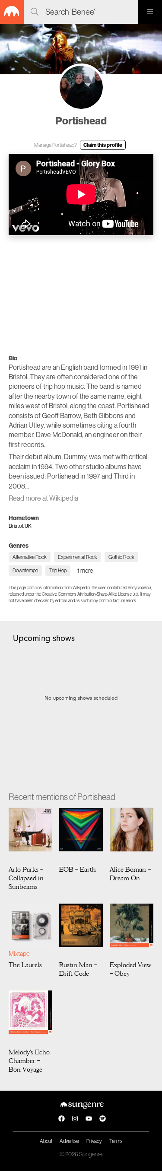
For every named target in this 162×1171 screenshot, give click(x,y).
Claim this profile (102, 145)
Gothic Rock (121, 557)
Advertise (69, 1141)
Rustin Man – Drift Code (78, 969)
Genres (19, 545)
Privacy (94, 1141)
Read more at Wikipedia (43, 498)
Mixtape (19, 953)
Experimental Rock (77, 557)
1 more (85, 570)
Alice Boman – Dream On (130, 874)
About (46, 1141)
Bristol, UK (20, 526)
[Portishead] (81, 87)
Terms (115, 1141)
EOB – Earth (77, 869)
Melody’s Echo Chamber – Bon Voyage (29, 1060)
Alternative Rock (30, 557)
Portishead (81, 120)
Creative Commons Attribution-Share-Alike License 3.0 (90, 594)
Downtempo (25, 570)
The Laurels (25, 965)
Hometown (24, 518)
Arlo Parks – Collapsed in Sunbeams (26, 878)
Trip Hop (58, 570)
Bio (13, 358)
